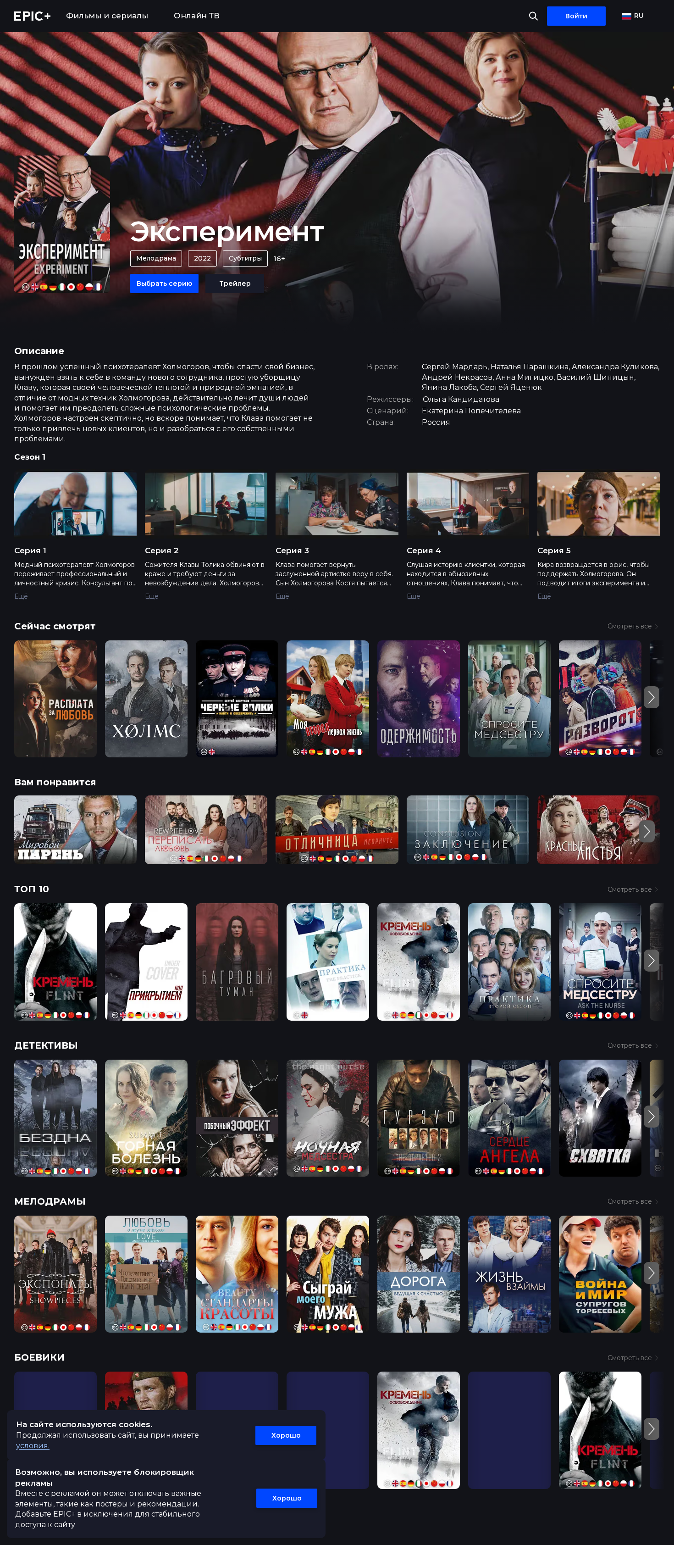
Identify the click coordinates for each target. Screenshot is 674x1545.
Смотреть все (630, 626)
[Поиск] (533, 16)
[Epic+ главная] (32, 16)
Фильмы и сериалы (107, 15)
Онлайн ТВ (197, 15)
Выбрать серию (164, 283)
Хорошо (286, 1435)
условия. (33, 1445)
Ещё (21, 596)
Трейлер (235, 283)
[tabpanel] (337, 540)
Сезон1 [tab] (29, 456)
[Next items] (651, 697)
